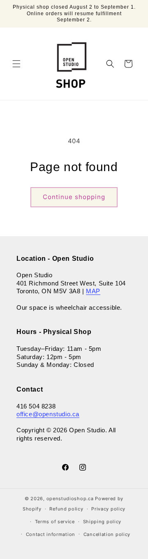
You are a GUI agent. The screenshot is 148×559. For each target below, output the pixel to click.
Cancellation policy (106, 534)
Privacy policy (108, 509)
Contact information (50, 534)
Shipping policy (102, 521)
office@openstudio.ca (47, 414)
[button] (16, 64)
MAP (93, 291)
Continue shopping (74, 197)
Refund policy (66, 509)
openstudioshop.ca (70, 498)
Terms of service (55, 521)
